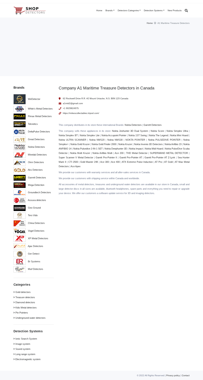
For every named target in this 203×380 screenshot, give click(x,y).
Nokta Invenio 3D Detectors (148, 144)
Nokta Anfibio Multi (102, 153)
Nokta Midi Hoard (154, 148)
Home (99, 10)
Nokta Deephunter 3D (116, 148)
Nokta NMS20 (97, 139)
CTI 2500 (73, 162)
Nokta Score (157, 131)
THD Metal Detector (136, 153)
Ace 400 (115, 162)
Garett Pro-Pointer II (106, 157)
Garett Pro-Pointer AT (130, 157)
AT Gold (168, 162)
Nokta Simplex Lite (89, 135)
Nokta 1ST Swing (137, 135)
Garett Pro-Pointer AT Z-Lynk (159, 157)
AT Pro (158, 162)
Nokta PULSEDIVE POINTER (164, 139)
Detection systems (153, 10)
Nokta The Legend (158, 135)
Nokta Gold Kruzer (80, 144)
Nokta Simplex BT (68, 135)
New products (175, 10)
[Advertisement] (101, 48)
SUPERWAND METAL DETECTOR (169, 153)
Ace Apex (76, 166)
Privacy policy (173, 375)
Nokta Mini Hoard (179, 135)
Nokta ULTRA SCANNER (72, 139)
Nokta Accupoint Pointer (114, 135)
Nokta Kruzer (125, 144)
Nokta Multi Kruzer (80, 153)
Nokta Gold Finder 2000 (104, 144)
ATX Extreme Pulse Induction (137, 162)
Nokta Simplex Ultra (177, 131)
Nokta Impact (136, 148)
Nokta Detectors (133, 125)
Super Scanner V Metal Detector (76, 157)
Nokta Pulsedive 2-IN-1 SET (88, 148)
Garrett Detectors (153, 125)
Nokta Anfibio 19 (173, 144)
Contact (186, 375)
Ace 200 (119, 153)
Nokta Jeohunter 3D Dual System (130, 131)
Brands (109, 10)
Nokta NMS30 (115, 139)
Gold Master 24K (89, 162)
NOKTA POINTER (135, 139)
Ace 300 (104, 162)
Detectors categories (128, 10)
